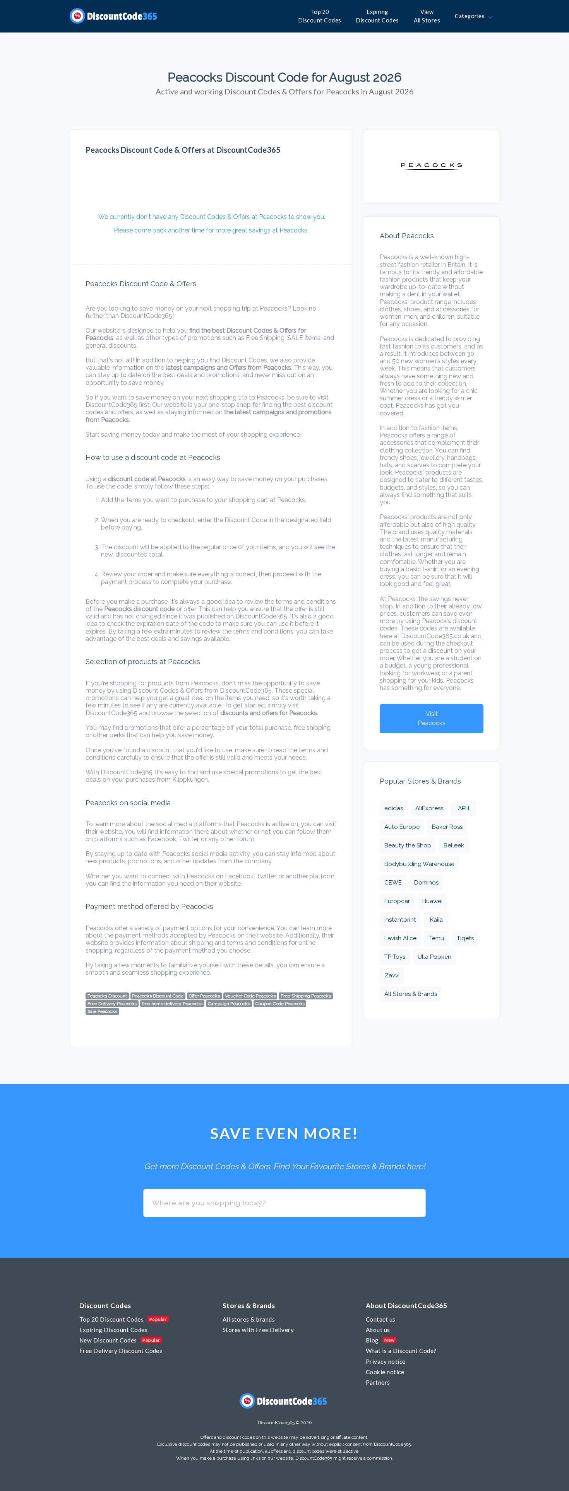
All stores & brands (249, 1319)
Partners (378, 1382)
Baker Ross (447, 826)
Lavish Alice (400, 938)
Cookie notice (385, 1371)
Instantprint (400, 919)
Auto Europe (402, 826)
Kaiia (436, 919)
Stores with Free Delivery (258, 1329)
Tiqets (465, 938)
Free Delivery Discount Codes (120, 1350)
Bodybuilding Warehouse (419, 864)
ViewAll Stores (427, 16)
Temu (436, 938)
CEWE (393, 882)
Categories (471, 16)
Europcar (397, 901)
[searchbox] (284, 1203)
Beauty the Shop (407, 845)
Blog (372, 1340)
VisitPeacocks (432, 718)
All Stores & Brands (410, 994)
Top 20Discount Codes (319, 16)
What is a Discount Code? (401, 1350)
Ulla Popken (434, 956)
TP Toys (394, 956)
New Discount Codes (108, 1340)
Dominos (426, 882)
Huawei (432, 901)
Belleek (454, 845)
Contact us (381, 1319)
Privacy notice (386, 1361)
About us (378, 1329)
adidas (393, 808)
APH (463, 808)
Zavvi (392, 975)
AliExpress (429, 808)
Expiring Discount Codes (113, 1329)
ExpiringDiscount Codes (377, 16)
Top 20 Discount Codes (111, 1319)
